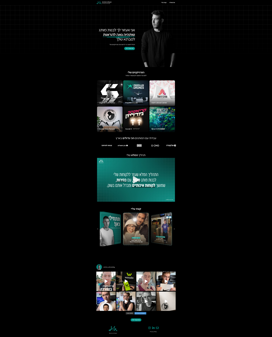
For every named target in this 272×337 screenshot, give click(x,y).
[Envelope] (157, 327)
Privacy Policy (153, 331)
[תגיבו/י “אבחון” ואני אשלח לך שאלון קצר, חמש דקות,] (126, 301)
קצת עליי (164, 2)
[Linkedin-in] (153, 327)
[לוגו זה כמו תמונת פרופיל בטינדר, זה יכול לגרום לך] (126, 281)
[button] (136, 179)
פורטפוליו (172, 2)
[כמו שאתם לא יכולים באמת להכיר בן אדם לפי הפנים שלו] (106, 301)
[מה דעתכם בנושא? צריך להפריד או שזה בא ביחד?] (106, 281)
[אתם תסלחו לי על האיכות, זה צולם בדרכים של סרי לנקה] (146, 281)
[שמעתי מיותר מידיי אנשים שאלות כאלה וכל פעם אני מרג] (146, 301)
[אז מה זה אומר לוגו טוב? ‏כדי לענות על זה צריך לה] (166, 281)
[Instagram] (149, 327)
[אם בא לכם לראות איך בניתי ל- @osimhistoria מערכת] (166, 301)
